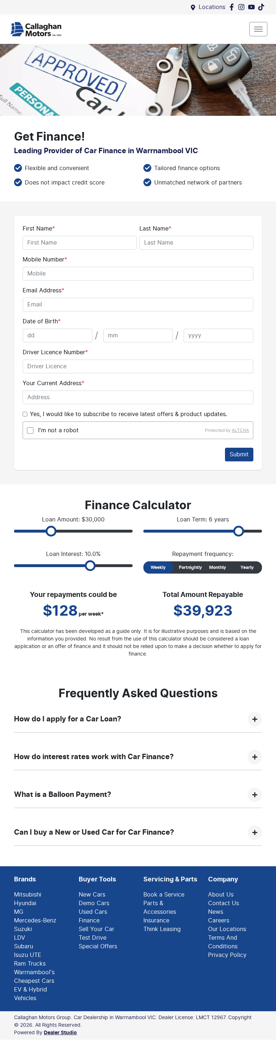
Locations (212, 7)
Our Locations (227, 929)
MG (18, 912)
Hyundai (25, 903)
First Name (39, 229)
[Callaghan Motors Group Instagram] (243, 7)
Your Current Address (53, 383)
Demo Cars (94, 903)
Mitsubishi (27, 895)
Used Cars (93, 912)
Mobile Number (45, 260)
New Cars (92, 895)
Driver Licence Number (55, 352)
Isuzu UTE (27, 955)
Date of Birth (42, 321)
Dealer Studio (60, 1032)
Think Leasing (162, 929)
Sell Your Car (96, 929)
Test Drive (92, 938)
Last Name (155, 229)
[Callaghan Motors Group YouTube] (253, 7)
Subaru (23, 946)
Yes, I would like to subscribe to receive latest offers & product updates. (128, 414)
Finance (89, 920)
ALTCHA (240, 430)
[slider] (51, 531)
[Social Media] (262, 7)
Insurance (156, 920)
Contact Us (223, 903)
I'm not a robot (58, 430)
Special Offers (98, 946)
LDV (19, 938)
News (215, 912)
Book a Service (163, 895)
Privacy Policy (227, 955)
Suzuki (23, 929)
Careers (218, 920)
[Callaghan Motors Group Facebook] (233, 7)
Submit (239, 454)
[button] (258, 29)
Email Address (43, 290)
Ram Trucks (30, 964)
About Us (221, 895)
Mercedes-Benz (35, 920)
